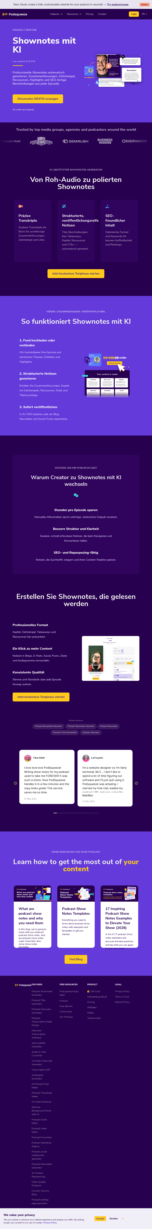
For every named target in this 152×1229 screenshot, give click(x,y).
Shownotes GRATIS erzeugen (37, 99)
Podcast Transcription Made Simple (42, 1021)
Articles (64, 1001)
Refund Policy (122, 1002)
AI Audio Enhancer (41, 1101)
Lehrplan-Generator (90, 732)
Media (90, 1012)
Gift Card (95, 991)
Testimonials (94, 1018)
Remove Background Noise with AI (41, 1111)
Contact (102, 14)
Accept (100, 1218)
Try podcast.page (118, 4)
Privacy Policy (122, 991)
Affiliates (92, 1007)
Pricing (89, 14)
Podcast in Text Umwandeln (65, 732)
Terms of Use (122, 996)
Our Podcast (66, 1017)
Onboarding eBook (97, 996)
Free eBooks (66, 1006)
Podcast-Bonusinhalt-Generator (48, 726)
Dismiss (144, 4)
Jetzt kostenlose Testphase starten (76, 274)
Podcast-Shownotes (108, 726)
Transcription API (41, 1069)
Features (54, 14)
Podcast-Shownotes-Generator (81, 726)
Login (134, 14)
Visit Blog (76, 959)
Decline (114, 1218)
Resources (72, 14)
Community (66, 1011)
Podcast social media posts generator (39, 1155)
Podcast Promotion (42, 1137)
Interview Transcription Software (39, 1034)
